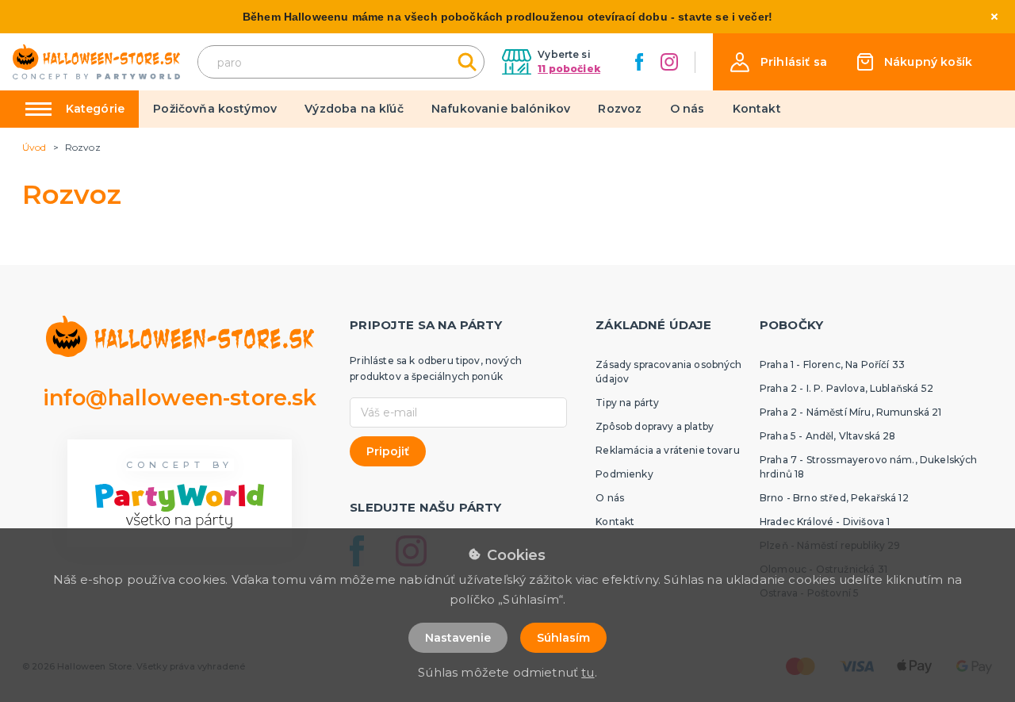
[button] (778, 62)
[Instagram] (669, 61)
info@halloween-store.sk (180, 398)
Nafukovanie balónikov (500, 109)
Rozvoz (620, 109)
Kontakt (757, 109)
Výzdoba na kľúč (353, 109)
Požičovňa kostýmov (215, 109)
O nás (687, 109)
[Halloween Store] (96, 62)
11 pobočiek (569, 69)
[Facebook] (639, 61)
